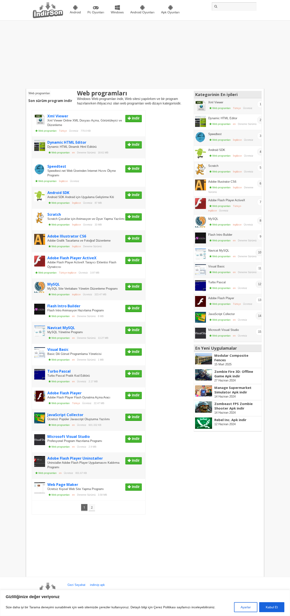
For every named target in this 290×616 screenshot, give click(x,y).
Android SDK (58, 192)
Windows (117, 12)
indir (135, 118)
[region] (145, 603)
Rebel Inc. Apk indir (230, 419)
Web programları (47, 130)
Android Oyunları (142, 12)
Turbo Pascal (59, 371)
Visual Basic (57, 349)
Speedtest (56, 166)
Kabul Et (272, 607)
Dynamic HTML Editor (66, 142)
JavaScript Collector (65, 414)
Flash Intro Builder (63, 305)
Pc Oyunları (95, 12)
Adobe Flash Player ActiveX (72, 257)
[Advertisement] (145, 54)
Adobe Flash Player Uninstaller (75, 458)
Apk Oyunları (170, 12)
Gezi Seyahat (76, 585)
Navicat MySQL (61, 327)
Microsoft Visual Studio (68, 436)
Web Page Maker (62, 484)
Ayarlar (246, 607)
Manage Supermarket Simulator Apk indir (232, 389)
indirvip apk (97, 585)
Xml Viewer (57, 116)
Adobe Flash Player (64, 392)
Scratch (54, 214)
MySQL (53, 284)
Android (75, 12)
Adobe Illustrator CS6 (66, 236)
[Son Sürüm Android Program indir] (48, 17)
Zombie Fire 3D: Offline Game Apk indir (233, 373)
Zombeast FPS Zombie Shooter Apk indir (233, 405)
